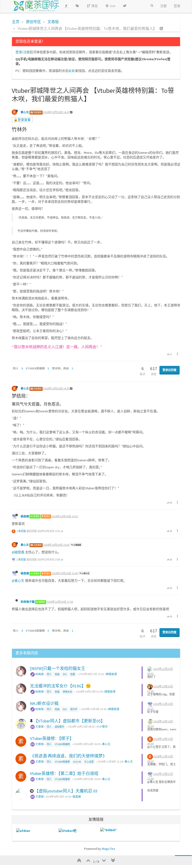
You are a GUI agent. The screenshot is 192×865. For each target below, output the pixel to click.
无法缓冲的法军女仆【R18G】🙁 (60, 686)
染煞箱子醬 (28, 601)
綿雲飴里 (111, 674)
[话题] (77, 6)
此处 (71, 71)
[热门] (66, 6)
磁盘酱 (25, 516)
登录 (18, 52)
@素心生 (85, 573)
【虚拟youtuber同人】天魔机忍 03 (65, 791)
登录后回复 (169, 370)
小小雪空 (102, 726)
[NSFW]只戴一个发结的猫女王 (57, 668)
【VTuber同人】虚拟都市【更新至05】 (69, 721)
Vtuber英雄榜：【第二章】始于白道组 (64, 773)
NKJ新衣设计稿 (44, 703)
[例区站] (124, 6)
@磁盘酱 (77, 545)
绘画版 (39, 674)
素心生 (25, 112)
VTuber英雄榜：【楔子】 (52, 738)
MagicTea (108, 849)
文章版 (39, 726)
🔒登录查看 (22, 120)
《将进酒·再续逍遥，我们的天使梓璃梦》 (68, 756)
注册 (26, 52)
